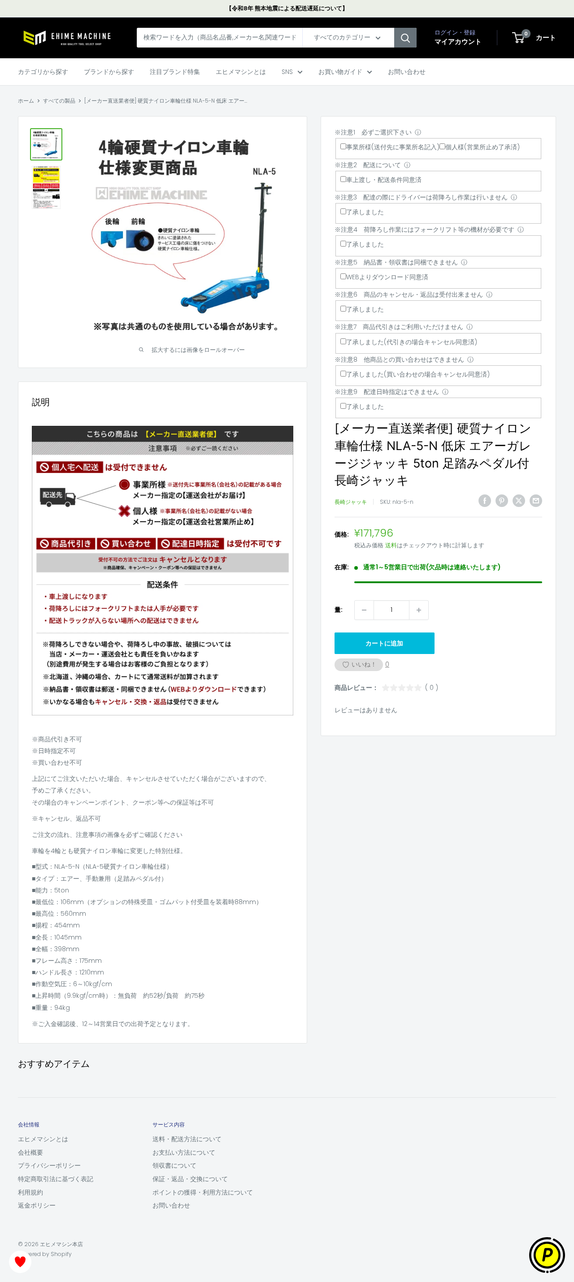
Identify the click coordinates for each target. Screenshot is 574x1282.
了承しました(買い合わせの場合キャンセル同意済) (418, 374)
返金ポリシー (37, 1205)
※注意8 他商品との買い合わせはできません (399, 359)
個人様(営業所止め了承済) (482, 147)
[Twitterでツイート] (519, 500)
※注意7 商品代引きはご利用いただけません (399, 326)
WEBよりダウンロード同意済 (387, 277)
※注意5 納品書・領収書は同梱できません (396, 262)
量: (339, 610)
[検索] (405, 38)
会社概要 (30, 1152)
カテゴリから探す (43, 71)
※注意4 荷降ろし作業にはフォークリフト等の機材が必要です (424, 229)
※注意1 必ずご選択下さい (373, 132)
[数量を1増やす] (418, 610)
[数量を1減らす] (364, 610)
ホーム (26, 100)
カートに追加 (384, 643)
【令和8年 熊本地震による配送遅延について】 (287, 8)
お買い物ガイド (340, 71)
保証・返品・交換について (190, 1178)
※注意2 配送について (368, 164)
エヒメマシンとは (241, 71)
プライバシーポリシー (49, 1165)
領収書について (174, 1165)
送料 (391, 545)
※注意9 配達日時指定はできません (387, 391)
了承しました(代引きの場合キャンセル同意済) (411, 342)
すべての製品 (59, 100)
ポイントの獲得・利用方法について (202, 1192)
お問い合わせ (407, 71)
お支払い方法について (183, 1152)
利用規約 (30, 1192)
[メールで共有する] (536, 500)
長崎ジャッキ (351, 502)
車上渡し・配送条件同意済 (384, 179)
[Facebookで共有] (484, 500)
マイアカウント (458, 42)
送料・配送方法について (187, 1139)
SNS (287, 71)
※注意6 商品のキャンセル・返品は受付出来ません (409, 294)
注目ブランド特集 (175, 71)
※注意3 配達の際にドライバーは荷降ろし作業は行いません (421, 197)
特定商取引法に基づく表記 (55, 1178)
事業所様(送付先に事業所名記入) (392, 147)
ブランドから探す (109, 71)
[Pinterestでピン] (502, 500)
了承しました (365, 212)
